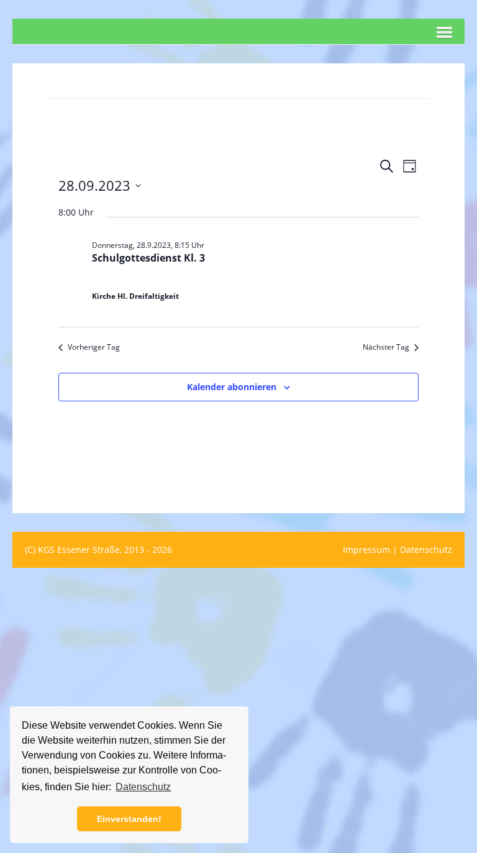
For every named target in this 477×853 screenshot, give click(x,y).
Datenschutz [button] (143, 787)
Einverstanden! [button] (129, 819)
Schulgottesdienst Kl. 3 (148, 258)
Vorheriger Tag (94, 347)
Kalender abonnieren (231, 387)
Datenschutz (426, 549)
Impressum (366, 549)
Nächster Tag (386, 347)
